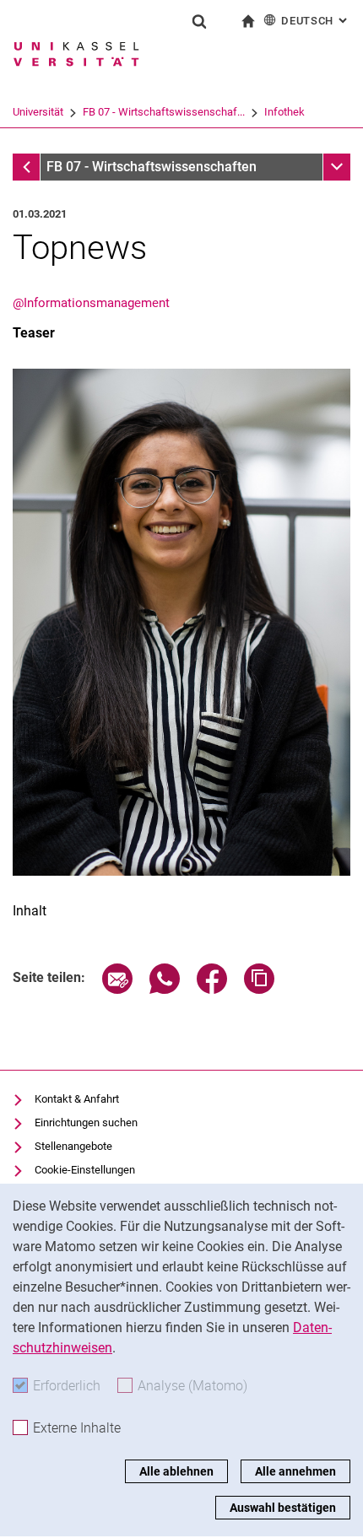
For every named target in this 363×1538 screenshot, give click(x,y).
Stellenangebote (73, 1146)
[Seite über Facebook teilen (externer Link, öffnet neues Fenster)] (212, 989)
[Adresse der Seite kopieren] (259, 989)
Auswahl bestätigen (283, 1507)
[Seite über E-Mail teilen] (117, 989)
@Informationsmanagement (91, 302)
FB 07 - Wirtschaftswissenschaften (151, 167)
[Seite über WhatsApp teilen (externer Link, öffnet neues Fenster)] (164, 989)
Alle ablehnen (176, 1471)
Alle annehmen (295, 1471)
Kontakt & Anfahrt (77, 1099)
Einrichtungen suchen (86, 1122)
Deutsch (315, 20)
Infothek (284, 111)
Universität (38, 111)
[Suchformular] (199, 21)
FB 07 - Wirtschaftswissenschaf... (164, 111)
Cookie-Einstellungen (85, 1169)
